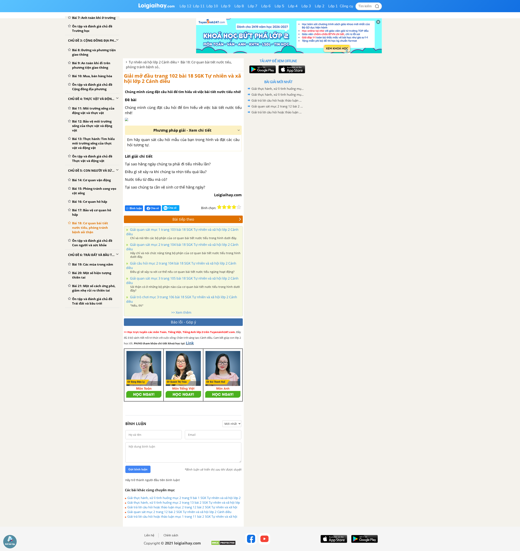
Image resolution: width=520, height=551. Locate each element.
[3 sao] (229, 207)
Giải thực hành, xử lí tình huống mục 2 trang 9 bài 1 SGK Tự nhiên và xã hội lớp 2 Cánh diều (184, 498)
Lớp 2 (319, 6)
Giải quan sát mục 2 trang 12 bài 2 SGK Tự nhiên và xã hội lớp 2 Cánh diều (179, 512)
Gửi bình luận (137, 469)
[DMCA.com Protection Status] (223, 544)
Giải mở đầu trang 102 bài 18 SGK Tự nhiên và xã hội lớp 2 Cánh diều (182, 78)
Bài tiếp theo (183, 219)
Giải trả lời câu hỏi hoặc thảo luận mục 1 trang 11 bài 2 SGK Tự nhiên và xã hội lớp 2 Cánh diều (182, 516)
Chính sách (171, 535)
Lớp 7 (252, 6)
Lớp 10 (212, 6)
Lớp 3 (306, 6)
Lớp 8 (239, 6)
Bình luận (136, 208)
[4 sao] (234, 207)
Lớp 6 (266, 6)
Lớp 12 (185, 6)
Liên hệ (149, 535)
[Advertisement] (278, 180)
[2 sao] (224, 207)
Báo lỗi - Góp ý (183, 322)
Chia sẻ (154, 208)
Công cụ (346, 6)
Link (190, 343)
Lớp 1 (333, 6)
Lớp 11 (199, 6)
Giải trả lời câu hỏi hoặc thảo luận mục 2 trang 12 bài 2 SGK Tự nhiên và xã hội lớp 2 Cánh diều (182, 507)
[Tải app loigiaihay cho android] (262, 69)
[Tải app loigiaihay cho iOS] (291, 69)
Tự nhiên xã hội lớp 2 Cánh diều (153, 62)
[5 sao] (238, 207)
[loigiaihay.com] (156, 8)
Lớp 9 (226, 6)
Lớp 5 (279, 6)
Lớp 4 (293, 6)
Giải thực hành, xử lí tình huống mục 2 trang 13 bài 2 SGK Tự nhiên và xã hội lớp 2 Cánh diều (183, 502)
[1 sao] (219, 207)
